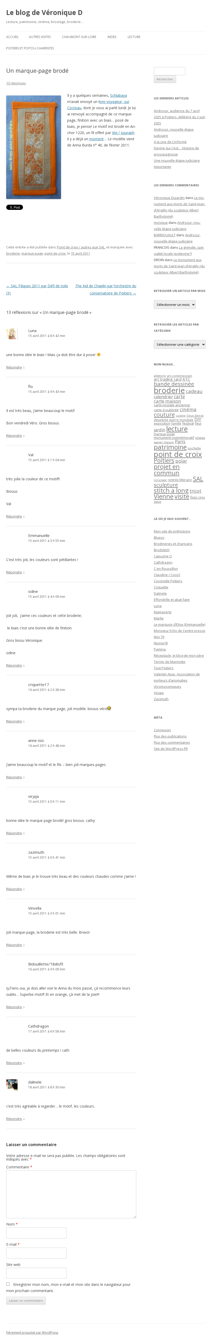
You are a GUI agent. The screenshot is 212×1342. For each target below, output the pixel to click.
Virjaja (159, 692)
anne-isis (36, 740)
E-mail (13, 1244)
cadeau (194, 391)
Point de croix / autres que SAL (81, 247)
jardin (159, 430)
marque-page (32, 253)
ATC (186, 379)
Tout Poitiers (163, 668)
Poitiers (164, 460)
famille (176, 423)
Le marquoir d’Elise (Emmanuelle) (179, 624)
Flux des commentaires (172, 742)
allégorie (160, 376)
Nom (12, 1224)
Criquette (161, 587)
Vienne (163, 496)
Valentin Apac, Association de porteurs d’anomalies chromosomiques (177, 680)
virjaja (33, 796)
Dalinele (160, 593)
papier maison (164, 442)
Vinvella (34, 908)
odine (33, 591)
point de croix (55, 253)
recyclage (160, 480)
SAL (198, 479)
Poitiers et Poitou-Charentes (30, 48)
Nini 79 (159, 637)
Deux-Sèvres (195, 415)
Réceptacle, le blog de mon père (179, 655)
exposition (162, 423)
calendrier (163, 397)
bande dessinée (174, 383)
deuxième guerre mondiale (173, 420)
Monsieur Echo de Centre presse (179, 630)
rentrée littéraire (180, 480)
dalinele (35, 1082)
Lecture (134, 37)
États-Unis (197, 497)
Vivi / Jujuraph (123, 132)
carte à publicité (166, 410)
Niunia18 (161, 643)
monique (161, 222)
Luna (32, 330)
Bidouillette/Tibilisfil (45, 964)
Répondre (14, 367)
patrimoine (170, 447)
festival (188, 423)
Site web (13, 1264)
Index (112, 37)
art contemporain (179, 376)
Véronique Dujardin (169, 197)
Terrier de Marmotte (169, 661)
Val (30, 454)
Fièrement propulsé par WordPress (32, 1332)
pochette (194, 448)
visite (182, 496)
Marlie (159, 618)
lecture (177, 428)
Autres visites (40, 37)
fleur (198, 423)
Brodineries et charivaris (173, 543)
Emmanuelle (39, 535)
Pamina (160, 649)
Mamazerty (163, 612)
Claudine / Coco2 (167, 574)
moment (96, 138)
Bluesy (159, 537)
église (157, 502)
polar (181, 461)
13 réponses (16, 83)
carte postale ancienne (172, 405)
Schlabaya (118, 95)
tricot (195, 491)
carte (179, 396)
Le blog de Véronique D (44, 12)
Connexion (162, 730)
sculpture (166, 484)
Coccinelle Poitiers (168, 581)
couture (164, 414)
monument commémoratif (174, 437)
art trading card (167, 379)
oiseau (200, 438)
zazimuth (36, 852)
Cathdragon (38, 1026)
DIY (197, 419)
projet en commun (167, 469)
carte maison (167, 401)
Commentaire (19, 1166)
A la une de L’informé (170, 141)
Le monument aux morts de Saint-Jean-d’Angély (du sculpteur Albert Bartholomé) (179, 266)
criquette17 (38, 684)
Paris (180, 441)
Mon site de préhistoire (172, 531)
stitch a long (171, 490)
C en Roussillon (166, 568)
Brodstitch (162, 550)
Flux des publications (170, 736)
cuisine (181, 415)
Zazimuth (161, 699)
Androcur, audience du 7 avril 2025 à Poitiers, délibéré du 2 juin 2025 (179, 117)
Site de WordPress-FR (171, 748)
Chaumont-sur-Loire (79, 37)
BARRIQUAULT (165, 235)
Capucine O (163, 556)
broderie (13, 253)
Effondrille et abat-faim (172, 599)
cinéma (188, 409)
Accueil (12, 37)
